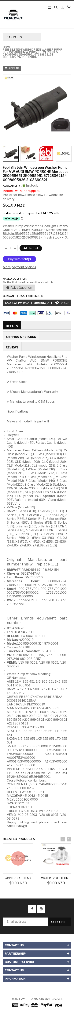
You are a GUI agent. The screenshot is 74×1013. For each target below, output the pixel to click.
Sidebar (13, 68)
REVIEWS (12, 347)
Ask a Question (21, 287)
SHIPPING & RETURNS (21, 336)
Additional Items (18, 878)
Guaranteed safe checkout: (23, 295)
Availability (11, 185)
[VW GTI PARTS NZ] (37, 1005)
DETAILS (12, 326)
